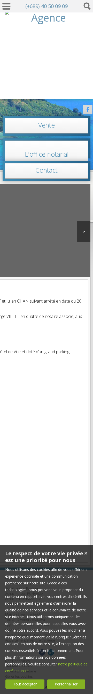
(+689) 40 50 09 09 (46, 6)
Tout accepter (25, 684)
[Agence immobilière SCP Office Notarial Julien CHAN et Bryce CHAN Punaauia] (46, 89)
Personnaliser (66, 684)
